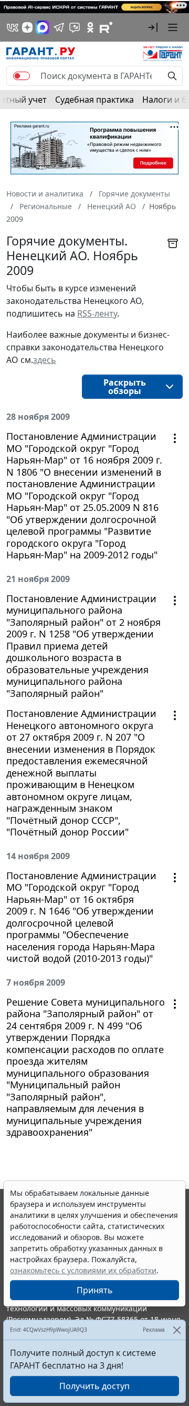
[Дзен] (27, 27)
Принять (95, 1290)
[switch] (21, 76)
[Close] (176, 1329)
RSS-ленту (97, 313)
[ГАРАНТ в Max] (42, 27)
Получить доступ (94, 1386)
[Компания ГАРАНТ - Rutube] (106, 27)
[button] (153, 27)
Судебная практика (94, 99)
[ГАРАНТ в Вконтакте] (12, 27)
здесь (44, 360)
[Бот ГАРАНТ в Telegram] (74, 27)
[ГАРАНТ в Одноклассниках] (90, 27)
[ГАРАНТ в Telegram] (58, 27)
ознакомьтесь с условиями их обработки (83, 1270)
